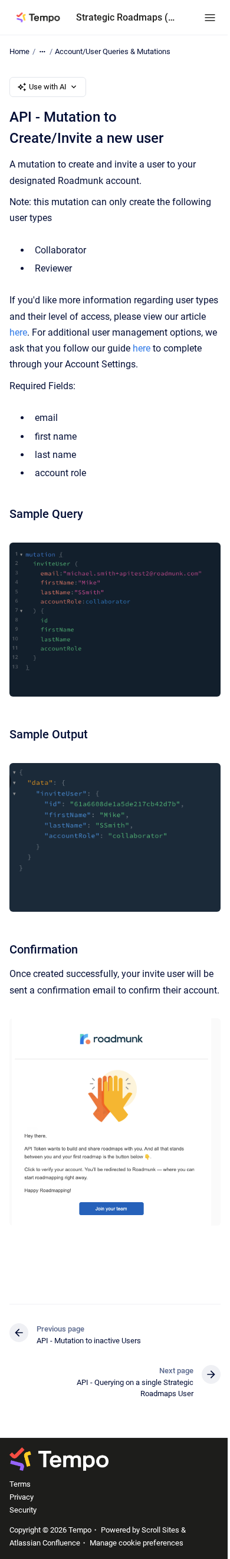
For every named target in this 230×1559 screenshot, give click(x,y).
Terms (20, 1484)
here (18, 332)
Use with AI (48, 86)
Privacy (21, 1497)
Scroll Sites (160, 1529)
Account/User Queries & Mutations (112, 51)
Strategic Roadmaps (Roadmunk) (128, 17)
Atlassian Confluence (44, 1542)
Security (23, 1510)
